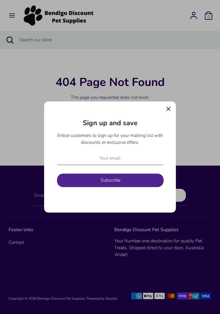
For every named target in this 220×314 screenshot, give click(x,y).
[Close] (168, 109)
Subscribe (110, 180)
